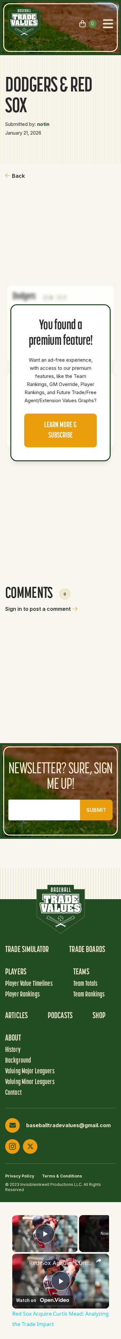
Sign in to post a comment (38, 609)
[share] (99, 1260)
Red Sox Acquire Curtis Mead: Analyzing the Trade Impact (60, 1263)
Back (18, 176)
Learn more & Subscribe (60, 430)
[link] (21, 1262)
